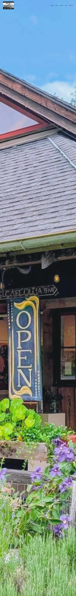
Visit (66, 5)
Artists (57, 5)
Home (52, 5)
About (61, 5)
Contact (71, 5)
